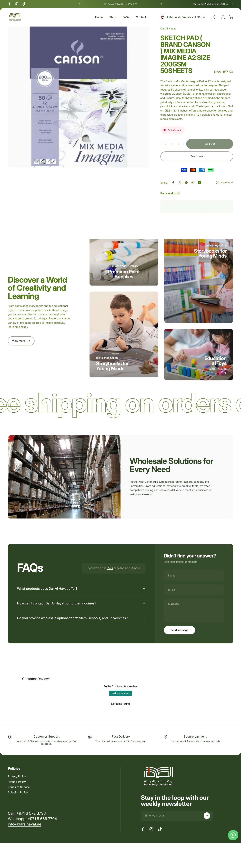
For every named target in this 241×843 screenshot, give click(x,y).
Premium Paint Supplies (124, 274)
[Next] (160, 4)
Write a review (120, 693)
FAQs (110, 568)
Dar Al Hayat (168, 28)
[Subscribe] (207, 815)
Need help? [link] (227, 182)
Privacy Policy (17, 776)
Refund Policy (17, 781)
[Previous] (80, 4)
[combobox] (213, 4)
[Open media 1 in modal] (78, 97)
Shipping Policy (18, 792)
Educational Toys (215, 360)
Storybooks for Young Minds (112, 366)
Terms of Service (19, 787)
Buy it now (197, 156)
